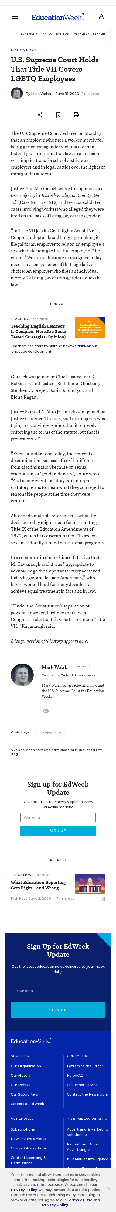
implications (33, 160)
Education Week (83, 675)
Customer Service (82, 1085)
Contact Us (78, 1056)
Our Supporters (24, 1094)
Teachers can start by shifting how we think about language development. (54, 348)
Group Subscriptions (29, 1148)
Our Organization (26, 1066)
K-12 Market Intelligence (88, 1159)
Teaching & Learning (91, 34)
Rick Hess (19, 899)
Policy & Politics (56, 34)
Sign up (58, 1010)
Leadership (28, 34)
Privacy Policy (24, 1190)
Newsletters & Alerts (28, 1139)
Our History (21, 1075)
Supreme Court (50, 733)
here (83, 641)
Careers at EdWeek (27, 1104)
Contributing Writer (56, 675)
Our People (21, 1085)
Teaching (20, 319)
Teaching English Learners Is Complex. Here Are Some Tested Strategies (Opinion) (38, 332)
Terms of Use (80, 1200)
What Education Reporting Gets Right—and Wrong (38, 885)
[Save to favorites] (58, 115)
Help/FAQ (75, 1075)
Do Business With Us (87, 1119)
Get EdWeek (22, 1119)
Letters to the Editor (85, 1066)
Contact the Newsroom (87, 1094)
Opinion (41, 319)
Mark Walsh (41, 94)
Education (24, 50)
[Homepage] (58, 17)
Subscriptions (23, 1129)
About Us (20, 1056)
